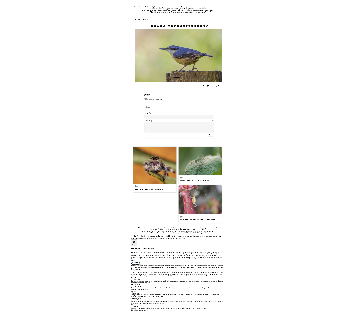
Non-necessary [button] (136, 269)
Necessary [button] (134, 260)
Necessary (137, 262)
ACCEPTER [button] (180, 238)
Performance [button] (135, 284)
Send (210, 135)
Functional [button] (134, 277)
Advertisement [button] (136, 298)
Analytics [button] (134, 291)
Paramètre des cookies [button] (166, 238)
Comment (147, 120)
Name (146, 113)
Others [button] (133, 305)
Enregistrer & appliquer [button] (138, 310)
